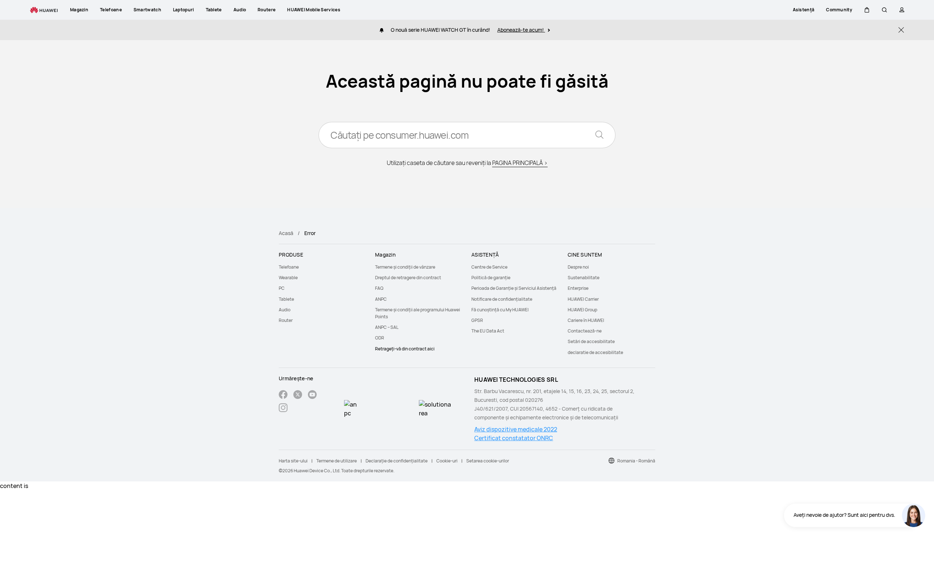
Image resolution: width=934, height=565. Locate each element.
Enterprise (578, 288)
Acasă (286, 233)
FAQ (379, 288)
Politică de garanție (490, 277)
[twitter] (297, 395)
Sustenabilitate (583, 277)
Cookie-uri (447, 461)
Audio (284, 310)
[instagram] (283, 409)
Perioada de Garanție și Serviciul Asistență (513, 288)
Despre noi (578, 267)
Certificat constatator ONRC (513, 438)
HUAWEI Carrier (583, 299)
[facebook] (283, 395)
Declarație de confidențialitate (397, 461)
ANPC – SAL (386, 327)
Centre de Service (489, 267)
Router (286, 320)
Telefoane (289, 267)
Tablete (286, 299)
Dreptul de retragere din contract (408, 277)
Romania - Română (636, 461)
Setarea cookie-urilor (487, 461)
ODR (379, 338)
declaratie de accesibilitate (595, 352)
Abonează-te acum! (521, 29)
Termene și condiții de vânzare (405, 267)
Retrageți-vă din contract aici (405, 349)
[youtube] (312, 395)
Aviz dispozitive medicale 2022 (515, 429)
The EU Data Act (487, 331)
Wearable (288, 277)
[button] (867, 10)
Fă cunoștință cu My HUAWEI (500, 310)
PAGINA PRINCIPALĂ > (520, 163)
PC (282, 288)
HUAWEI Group (582, 310)
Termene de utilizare (336, 461)
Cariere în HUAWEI (586, 320)
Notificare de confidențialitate (501, 299)
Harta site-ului (293, 461)
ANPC (381, 299)
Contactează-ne (585, 331)
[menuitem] (322, 267)
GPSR (477, 320)
